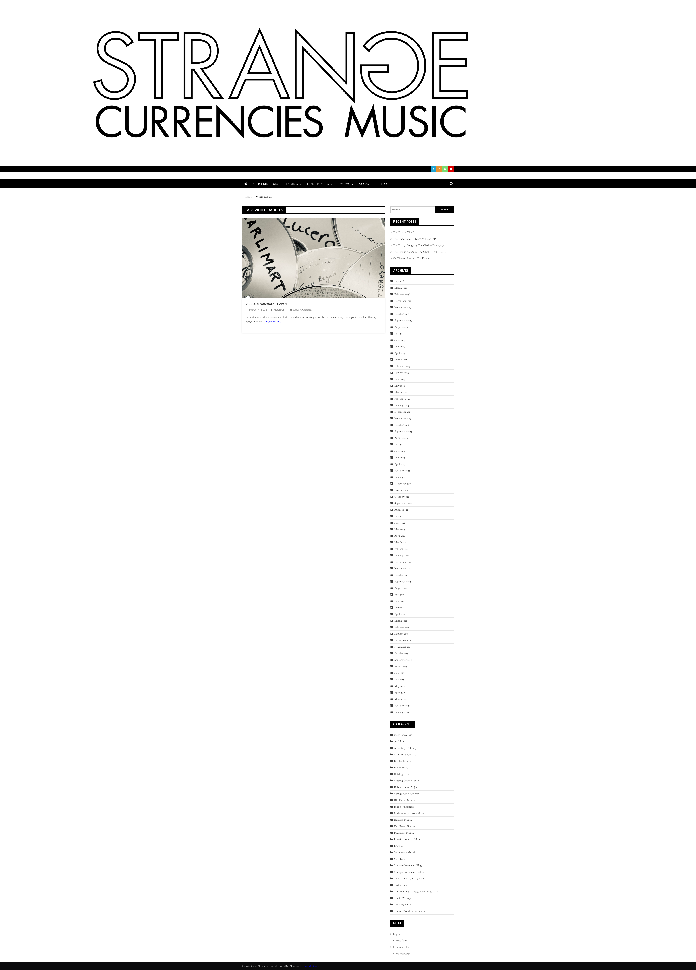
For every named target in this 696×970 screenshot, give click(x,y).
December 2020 (402, 640)
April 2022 (399, 535)
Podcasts (365, 183)
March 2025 (400, 359)
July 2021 (399, 594)
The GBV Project (404, 898)
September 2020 (403, 659)
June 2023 (399, 451)
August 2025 (401, 327)
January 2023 (401, 477)
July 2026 (399, 281)
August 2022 (401, 509)
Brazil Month (401, 767)
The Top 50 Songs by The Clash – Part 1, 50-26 (419, 251)
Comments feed (402, 947)
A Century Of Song (405, 748)
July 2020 (399, 672)
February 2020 (402, 705)
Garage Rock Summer (406, 793)
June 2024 (399, 379)
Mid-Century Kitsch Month (409, 813)
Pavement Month (404, 832)
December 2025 (402, 300)
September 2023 (403, 431)
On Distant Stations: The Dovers (411, 258)
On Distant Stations (405, 826)
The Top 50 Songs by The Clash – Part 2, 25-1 (418, 245)
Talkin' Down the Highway (409, 878)
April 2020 (399, 692)
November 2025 (403, 307)
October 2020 (401, 653)
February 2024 (402, 398)
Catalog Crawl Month (406, 780)
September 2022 (403, 503)
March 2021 (400, 620)
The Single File (402, 904)
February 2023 (402, 470)
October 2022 (401, 496)
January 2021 (401, 633)
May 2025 (399, 346)
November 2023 (402, 418)
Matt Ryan (279, 309)
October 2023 (401, 424)
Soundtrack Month (404, 852)
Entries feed (400, 940)
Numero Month (403, 819)
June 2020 (399, 679)
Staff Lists (399, 858)
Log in (397, 934)
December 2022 (402, 483)
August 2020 (401, 666)
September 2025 (403, 320)
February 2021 (401, 627)
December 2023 (402, 411)
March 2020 (400, 699)
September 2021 (402, 581)
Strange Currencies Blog (408, 865)
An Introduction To (405, 754)
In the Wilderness (404, 806)
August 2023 (401, 437)
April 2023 (399, 464)
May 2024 (399, 385)
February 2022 (402, 548)
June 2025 (399, 340)
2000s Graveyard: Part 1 (266, 304)
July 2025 (399, 333)
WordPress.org (401, 953)
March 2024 (400, 392)
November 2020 (403, 646)
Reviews (343, 183)
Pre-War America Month (408, 839)
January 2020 (401, 712)
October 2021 (401, 575)
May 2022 (399, 529)
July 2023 (399, 444)
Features (291, 183)
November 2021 (402, 568)
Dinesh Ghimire (310, 966)
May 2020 (399, 686)
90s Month (400, 741)
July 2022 (399, 516)
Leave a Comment (302, 309)
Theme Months (317, 183)
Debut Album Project (406, 787)
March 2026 (400, 287)
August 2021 (400, 588)
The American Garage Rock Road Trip (416, 891)
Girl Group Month (404, 800)
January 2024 (401, 405)
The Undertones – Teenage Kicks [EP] (414, 238)
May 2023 (399, 457)
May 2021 (399, 607)
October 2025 (401, 313)
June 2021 (399, 601)
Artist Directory (265, 183)
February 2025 (402, 366)
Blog (384, 183)
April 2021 (399, 614)
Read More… (273, 321)
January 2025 (401, 372)
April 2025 (399, 353)
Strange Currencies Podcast (409, 872)
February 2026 (402, 294)
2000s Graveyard (403, 734)
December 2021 (402, 562)
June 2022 (399, 522)
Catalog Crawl (402, 774)
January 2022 (401, 555)
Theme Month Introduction (410, 911)
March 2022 (400, 542)
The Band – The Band (406, 232)
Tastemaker (400, 885)
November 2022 (402, 490)
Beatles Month (402, 761)
